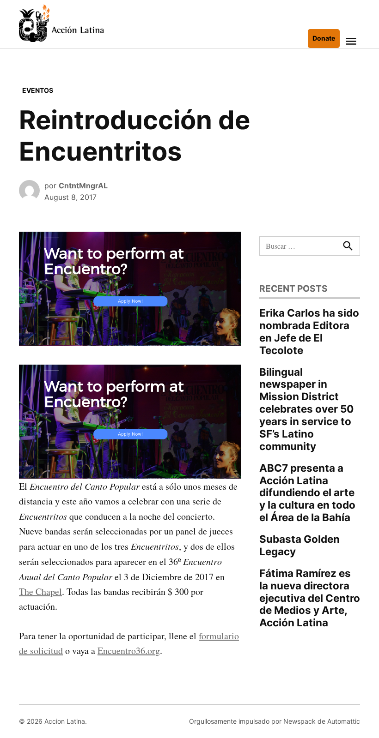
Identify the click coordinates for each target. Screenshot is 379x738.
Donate (323, 38)
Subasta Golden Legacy (299, 545)
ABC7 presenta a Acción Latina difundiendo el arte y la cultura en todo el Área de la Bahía (307, 493)
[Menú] (352, 41)
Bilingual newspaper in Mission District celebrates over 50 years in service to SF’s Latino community (306, 409)
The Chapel (40, 591)
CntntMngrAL (83, 185)
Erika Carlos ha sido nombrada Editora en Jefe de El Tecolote (309, 331)
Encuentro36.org (129, 650)
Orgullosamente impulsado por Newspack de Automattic (274, 721)
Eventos (37, 90)
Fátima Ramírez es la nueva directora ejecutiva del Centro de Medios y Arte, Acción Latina (309, 598)
